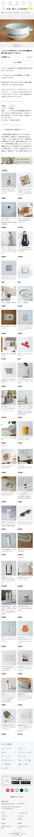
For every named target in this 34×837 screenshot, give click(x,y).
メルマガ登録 (17, 62)
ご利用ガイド (4, 816)
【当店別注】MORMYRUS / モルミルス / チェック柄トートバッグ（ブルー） (8, 727)
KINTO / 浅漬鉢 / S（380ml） (8, 302)
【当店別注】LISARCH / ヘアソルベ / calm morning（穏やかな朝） (25, 608)
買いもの (10, 4)
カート (24, 4)
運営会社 (3, 823)
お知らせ (3, 813)
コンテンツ (17, 4)
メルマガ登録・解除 (22, 813)
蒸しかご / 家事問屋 (23, 302)
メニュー (30, 4)
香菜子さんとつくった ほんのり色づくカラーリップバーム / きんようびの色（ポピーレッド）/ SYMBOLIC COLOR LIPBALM (8, 697)
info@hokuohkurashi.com (7, 803)
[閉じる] (21, 834)
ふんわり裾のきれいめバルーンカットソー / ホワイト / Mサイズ (25, 381)
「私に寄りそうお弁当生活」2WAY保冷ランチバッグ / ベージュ (8, 381)
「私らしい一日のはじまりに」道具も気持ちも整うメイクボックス (25, 220)
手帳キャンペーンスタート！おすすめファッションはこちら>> (15, 12)
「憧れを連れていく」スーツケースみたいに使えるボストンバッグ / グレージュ (8, 408)
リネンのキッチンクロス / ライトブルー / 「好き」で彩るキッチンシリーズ (25, 328)
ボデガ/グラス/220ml (23, 277)
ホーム (3, 4)
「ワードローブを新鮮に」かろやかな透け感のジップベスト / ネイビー (25, 249)
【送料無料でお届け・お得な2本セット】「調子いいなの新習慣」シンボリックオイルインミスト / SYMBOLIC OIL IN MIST (8, 610)
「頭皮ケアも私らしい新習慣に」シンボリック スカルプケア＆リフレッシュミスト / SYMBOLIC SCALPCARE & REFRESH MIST (25, 410)
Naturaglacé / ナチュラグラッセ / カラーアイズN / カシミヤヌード (25, 668)
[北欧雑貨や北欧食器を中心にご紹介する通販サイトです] (17, 8)
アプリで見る (16, 834)
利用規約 (20, 819)
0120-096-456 (21, 803)
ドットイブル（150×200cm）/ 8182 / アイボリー (25, 467)
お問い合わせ (21, 816)
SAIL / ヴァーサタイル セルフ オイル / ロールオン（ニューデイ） (8, 639)
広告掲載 (3, 819)
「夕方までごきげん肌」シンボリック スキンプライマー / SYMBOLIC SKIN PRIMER (8, 523)
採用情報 (20, 823)
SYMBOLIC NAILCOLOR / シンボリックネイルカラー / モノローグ (8, 191)
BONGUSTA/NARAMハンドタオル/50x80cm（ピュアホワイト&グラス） (8, 668)
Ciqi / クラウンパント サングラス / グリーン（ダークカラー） (25, 523)
